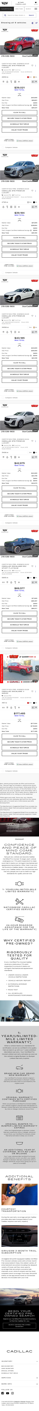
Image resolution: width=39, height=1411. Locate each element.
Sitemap (23, 1401)
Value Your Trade (19, 130)
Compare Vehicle (11, 147)
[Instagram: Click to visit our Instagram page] (13, 1393)
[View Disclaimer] (19, 82)
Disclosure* (19, 839)
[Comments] (33, 81)
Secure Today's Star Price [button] (19, 118)
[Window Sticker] (36, 81)
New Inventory (7, 1366)
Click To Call (19, 112)
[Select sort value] (35, 22)
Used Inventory (7, 1368)
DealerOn (17, 1401)
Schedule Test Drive (19, 124)
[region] (19, 103)
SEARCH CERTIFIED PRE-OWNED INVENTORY (19, 1325)
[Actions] (35, 65)
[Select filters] (32, 22)
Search (31, 15)
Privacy (28, 1401)
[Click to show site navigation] (35, 9)
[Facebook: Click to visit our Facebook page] (3, 1393)
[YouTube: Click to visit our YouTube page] (8, 1393)
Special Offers (7, 1370)
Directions (19, 9)
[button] (7, 9)
